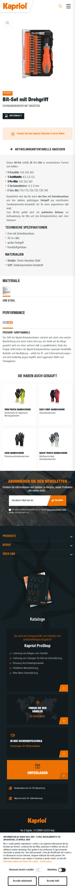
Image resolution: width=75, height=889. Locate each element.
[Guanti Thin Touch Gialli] (20, 395)
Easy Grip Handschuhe (52, 410)
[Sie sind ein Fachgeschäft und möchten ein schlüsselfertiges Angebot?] (37, 660)
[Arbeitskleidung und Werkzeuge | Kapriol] (20, 7)
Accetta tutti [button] (53, 881)
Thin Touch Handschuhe (18, 410)
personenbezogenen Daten (56, 510)
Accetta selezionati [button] (22, 881)
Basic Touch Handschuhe (53, 453)
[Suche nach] (60, 7)
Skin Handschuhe (14, 453)
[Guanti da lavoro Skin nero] (20, 439)
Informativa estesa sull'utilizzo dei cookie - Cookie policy (27, 862)
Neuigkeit (7, 93)
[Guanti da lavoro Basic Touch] (54, 439)
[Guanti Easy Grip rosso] (54, 395)
